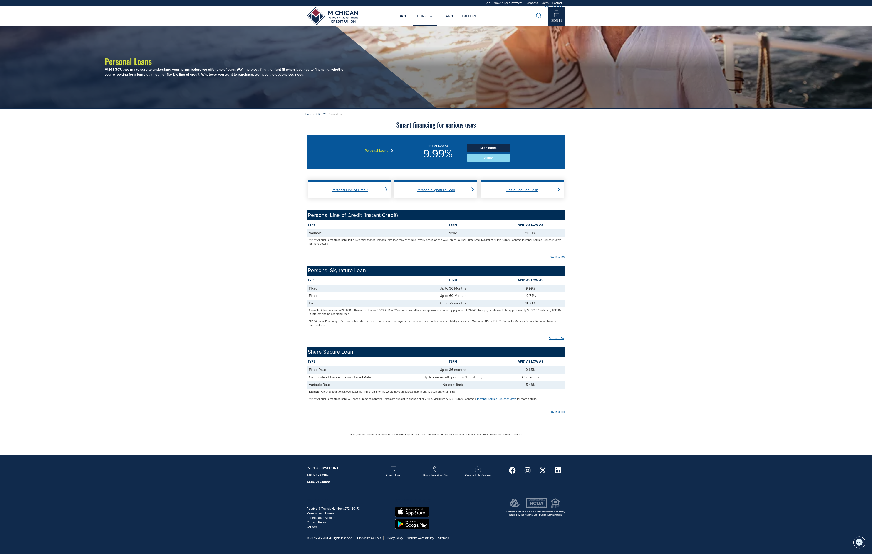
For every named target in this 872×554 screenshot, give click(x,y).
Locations (532, 3)
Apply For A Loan (390, 21)
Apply (488, 158)
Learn (447, 16)
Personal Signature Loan (436, 190)
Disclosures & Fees (369, 538)
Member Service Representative (496, 398)
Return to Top (557, 256)
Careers (455, 21)
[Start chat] (859, 542)
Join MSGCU (384, 21)
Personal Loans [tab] (376, 151)
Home (308, 114)
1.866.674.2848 (318, 475)
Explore (469, 16)
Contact (557, 3)
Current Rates (316, 522)
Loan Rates (419, 21)
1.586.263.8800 (318, 482)
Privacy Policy (394, 538)
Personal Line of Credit (350, 190)
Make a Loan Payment (508, 3)
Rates (545, 3)
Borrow (425, 16)
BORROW (320, 114)
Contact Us (485, 21)
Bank (403, 16)
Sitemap (443, 538)
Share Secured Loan (522, 190)
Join (487, 3)
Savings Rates (412, 21)
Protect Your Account (321, 518)
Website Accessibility (420, 538)
